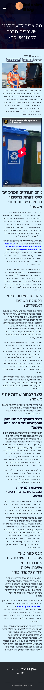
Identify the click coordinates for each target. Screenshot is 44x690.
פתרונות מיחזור (13, 60)
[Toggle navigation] (4, 7)
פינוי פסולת (28, 60)
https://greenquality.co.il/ (29, 606)
